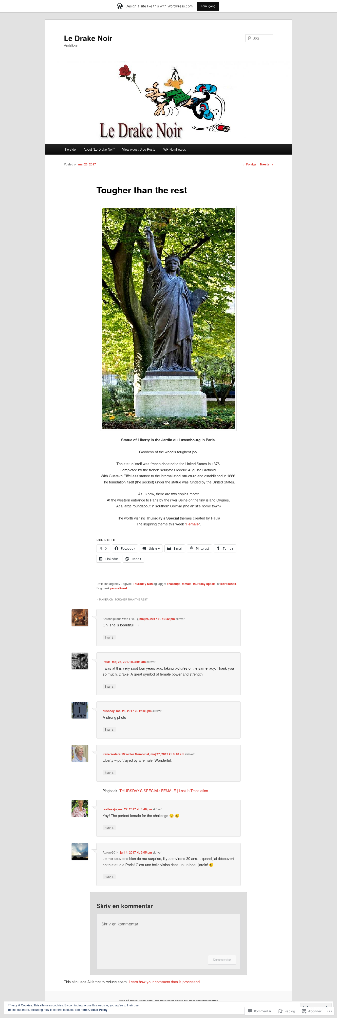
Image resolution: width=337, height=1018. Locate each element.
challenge (173, 583)
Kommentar (222, 960)
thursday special (204, 583)
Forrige (249, 164)
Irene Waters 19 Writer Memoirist (126, 754)
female (186, 583)
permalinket (118, 588)
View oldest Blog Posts (138, 149)
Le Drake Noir (88, 38)
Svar (109, 637)
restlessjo (110, 809)
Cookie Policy (98, 1009)
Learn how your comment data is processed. (165, 981)
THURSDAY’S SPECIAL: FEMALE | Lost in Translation (163, 790)
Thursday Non (143, 583)
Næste (266, 164)
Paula (107, 661)
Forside (70, 149)
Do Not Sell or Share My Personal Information (186, 1000)
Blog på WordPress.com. (136, 1000)
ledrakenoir (228, 583)
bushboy (109, 711)
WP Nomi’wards (174, 149)
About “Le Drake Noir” (99, 149)
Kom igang (208, 6)
